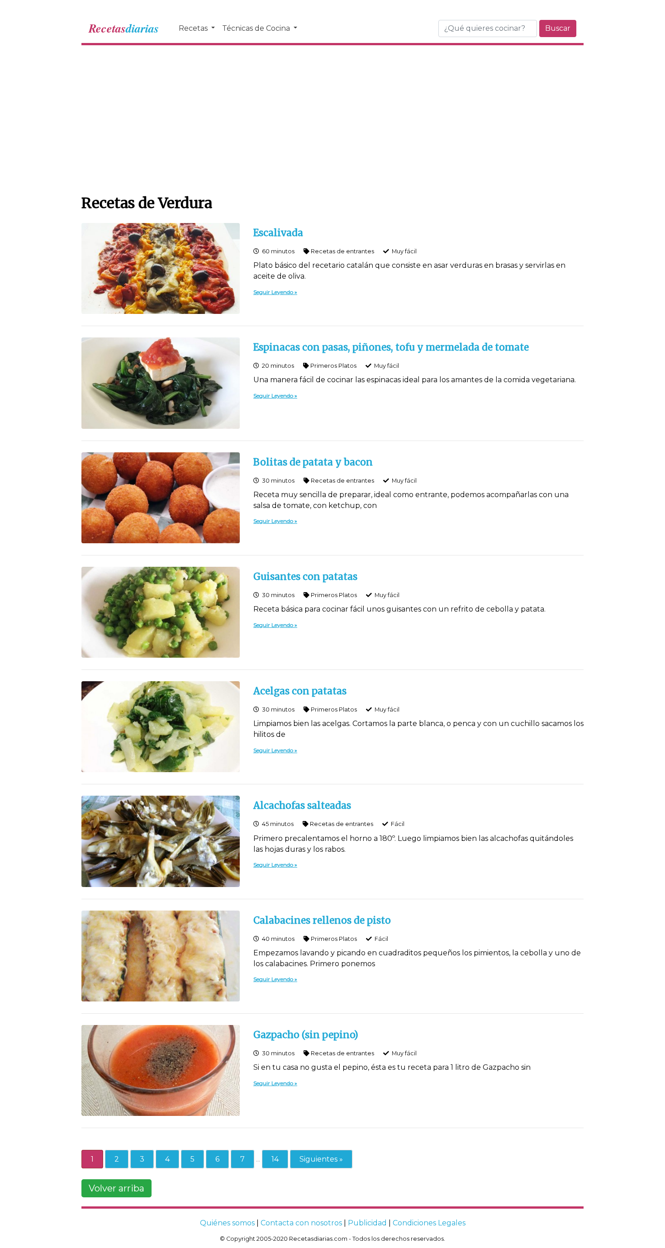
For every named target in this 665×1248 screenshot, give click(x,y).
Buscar (557, 28)
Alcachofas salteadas (302, 805)
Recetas (194, 28)
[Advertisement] (332, 117)
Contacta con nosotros (301, 1223)
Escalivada (278, 233)
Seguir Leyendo (273, 292)
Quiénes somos (227, 1223)
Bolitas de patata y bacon (313, 462)
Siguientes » (321, 1159)
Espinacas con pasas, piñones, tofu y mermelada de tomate (391, 347)
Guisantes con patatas (305, 577)
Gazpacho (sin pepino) (305, 1035)
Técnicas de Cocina (257, 28)
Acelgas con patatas (300, 691)
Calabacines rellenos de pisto (322, 920)
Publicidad (367, 1223)
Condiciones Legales (429, 1223)
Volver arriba (116, 1188)
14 (275, 1159)
